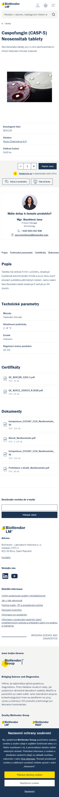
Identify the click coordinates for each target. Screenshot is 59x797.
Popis (5, 252)
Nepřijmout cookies (29, 783)
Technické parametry (21, 252)
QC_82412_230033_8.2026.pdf (26, 392)
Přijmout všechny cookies (29, 775)
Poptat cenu (47, 166)
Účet (38, 5)
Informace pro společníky (14, 614)
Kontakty (6, 557)
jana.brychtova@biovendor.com (31, 234)
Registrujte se (25, 173)
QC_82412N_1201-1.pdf (22, 379)
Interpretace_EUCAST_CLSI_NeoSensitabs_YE (32, 425)
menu (53, 5)
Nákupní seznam (46, 5)
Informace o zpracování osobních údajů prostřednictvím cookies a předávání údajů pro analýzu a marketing (29, 622)
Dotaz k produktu (18, 181)
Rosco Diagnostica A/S (15, 141)
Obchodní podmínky (12, 609)
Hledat (53, 14)
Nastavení (30, 791)
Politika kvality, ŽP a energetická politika (22, 605)
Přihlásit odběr (30, 514)
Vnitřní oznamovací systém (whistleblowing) (24, 595)
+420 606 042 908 (31, 230)
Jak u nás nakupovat (12, 600)
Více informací (28, 759)
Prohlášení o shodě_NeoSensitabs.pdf (29, 469)
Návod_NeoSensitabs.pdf (22, 439)
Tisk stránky (44, 181)
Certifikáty (40, 252)
